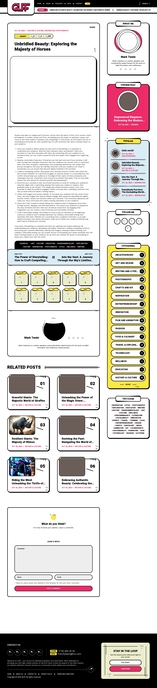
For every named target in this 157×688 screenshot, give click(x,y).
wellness (71, 247)
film (142, 431)
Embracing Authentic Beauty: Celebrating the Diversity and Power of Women (80, 10)
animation (118, 428)
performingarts (122, 415)
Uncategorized (128, 156)
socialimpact (122, 418)
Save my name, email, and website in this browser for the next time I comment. (47, 583)
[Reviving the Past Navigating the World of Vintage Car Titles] (72, 425)
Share (92, 27)
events (116, 420)
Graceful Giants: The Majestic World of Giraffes (28, 399)
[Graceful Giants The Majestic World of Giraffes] (22, 383)
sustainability (119, 431)
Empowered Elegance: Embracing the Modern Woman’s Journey (128, 120)
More (128, 384)
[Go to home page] (21, 7)
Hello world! (128, 150)
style (62, 247)
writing (81, 247)
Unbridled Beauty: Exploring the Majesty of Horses (136, 10)
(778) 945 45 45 (67, 651)
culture (40, 243)
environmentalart (66, 243)
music (139, 425)
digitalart (129, 425)
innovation (136, 418)
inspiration (38, 247)
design (138, 423)
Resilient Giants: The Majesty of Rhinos (25, 440)
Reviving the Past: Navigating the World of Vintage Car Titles (77, 442)
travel (125, 420)
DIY (127, 428)
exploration (82, 243)
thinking (134, 420)
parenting (133, 431)
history (27, 247)
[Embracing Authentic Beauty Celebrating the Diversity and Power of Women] (72, 466)
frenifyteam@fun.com (69, 654)
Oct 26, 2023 (20, 31)
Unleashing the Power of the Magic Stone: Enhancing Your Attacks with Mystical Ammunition (78, 402)
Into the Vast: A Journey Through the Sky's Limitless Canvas (75, 260)
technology (118, 433)
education (50, 243)
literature (137, 415)
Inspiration (50, 31)
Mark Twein (31, 338)
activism (140, 433)
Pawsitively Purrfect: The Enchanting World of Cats (133, 192)
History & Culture (36, 31)
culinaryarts (137, 428)
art (33, 243)
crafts (119, 425)
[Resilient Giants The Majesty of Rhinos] (22, 425)
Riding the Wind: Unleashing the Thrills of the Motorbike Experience (28, 483)
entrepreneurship (124, 423)
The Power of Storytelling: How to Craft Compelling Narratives (31, 260)
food (142, 420)
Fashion (134, 125)
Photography (62, 31)
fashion (130, 433)
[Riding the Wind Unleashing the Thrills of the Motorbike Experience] (22, 466)
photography (51, 247)
